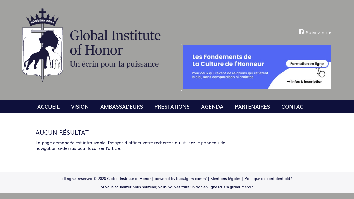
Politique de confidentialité (268, 178)
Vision (80, 106)
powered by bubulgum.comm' (181, 178)
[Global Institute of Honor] (93, 80)
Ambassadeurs (121, 106)
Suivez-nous (319, 32)
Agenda (212, 106)
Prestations (172, 106)
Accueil (48, 106)
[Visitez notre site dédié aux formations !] (256, 67)
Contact (293, 106)
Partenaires (252, 106)
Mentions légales (225, 178)
